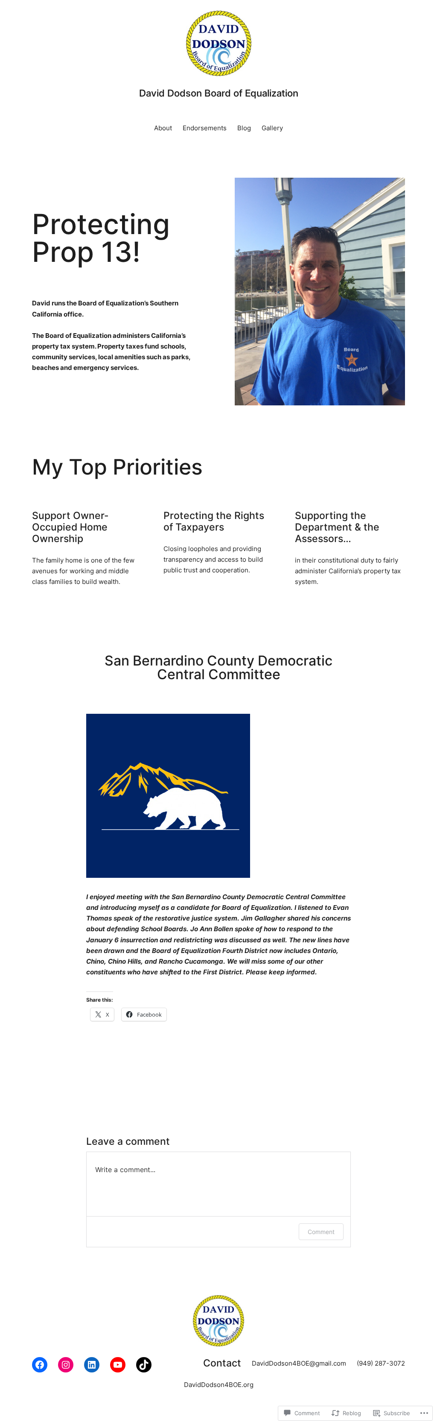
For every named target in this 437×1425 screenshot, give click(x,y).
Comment (321, 1231)
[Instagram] (65, 1364)
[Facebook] (39, 1364)
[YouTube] (117, 1364)
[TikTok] (143, 1364)
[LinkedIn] (91, 1364)
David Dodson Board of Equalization (218, 93)
